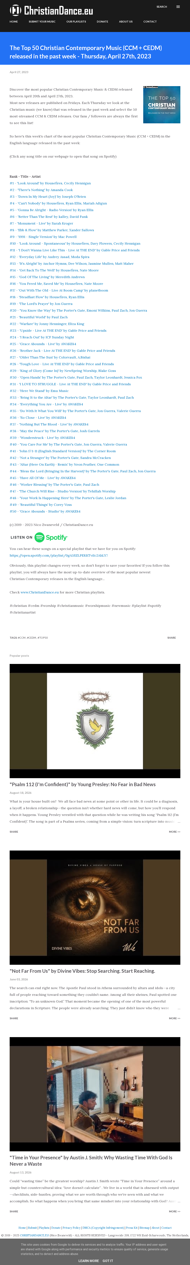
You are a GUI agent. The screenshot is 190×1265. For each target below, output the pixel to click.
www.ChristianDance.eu (40, 592)
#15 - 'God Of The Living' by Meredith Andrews (47, 277)
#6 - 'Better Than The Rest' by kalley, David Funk (49, 216)
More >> (174, 831)
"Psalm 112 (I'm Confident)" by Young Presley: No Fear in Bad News (83, 784)
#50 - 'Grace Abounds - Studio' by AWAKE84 (45, 511)
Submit (32, 1227)
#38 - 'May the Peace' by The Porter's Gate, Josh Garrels (55, 431)
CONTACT (150, 21)
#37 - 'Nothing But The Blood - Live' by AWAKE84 (49, 424)
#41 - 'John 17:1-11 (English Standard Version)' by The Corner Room (63, 451)
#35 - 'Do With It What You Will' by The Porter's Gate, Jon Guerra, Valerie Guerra (75, 411)
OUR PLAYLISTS (76, 21)
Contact (166, 1227)
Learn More (88, 1261)
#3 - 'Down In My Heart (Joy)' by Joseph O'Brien (48, 196)
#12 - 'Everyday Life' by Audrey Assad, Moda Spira (49, 257)
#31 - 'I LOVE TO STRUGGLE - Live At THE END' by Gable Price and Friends (70, 384)
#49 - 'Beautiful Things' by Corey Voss (41, 504)
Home (22, 1227)
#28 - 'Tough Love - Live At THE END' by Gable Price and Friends (62, 364)
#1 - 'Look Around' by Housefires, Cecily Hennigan (50, 183)
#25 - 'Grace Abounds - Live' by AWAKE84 (43, 344)
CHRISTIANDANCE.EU (34, 1235)
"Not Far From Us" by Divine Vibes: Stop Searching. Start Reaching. (82, 971)
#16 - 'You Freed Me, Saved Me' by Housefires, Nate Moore (56, 283)
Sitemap (145, 1227)
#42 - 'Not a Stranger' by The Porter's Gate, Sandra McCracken (60, 458)
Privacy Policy (72, 1227)
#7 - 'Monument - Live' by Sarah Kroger (41, 223)
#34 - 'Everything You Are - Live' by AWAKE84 (46, 404)
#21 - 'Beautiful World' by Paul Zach (39, 317)
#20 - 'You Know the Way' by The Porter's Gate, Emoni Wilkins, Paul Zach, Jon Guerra (78, 310)
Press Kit (131, 1227)
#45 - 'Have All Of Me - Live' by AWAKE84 (43, 478)
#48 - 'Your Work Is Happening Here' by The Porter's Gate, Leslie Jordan (68, 498)
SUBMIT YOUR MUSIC (42, 21)
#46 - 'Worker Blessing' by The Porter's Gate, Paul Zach (54, 484)
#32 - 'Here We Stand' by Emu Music (39, 391)
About (155, 1227)
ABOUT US (125, 21)
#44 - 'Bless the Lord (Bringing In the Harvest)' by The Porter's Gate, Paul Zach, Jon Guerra (83, 471)
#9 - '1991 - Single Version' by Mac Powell (43, 237)
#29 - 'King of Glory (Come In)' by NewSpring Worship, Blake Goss (63, 371)
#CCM (22, 637)
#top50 (43, 637)
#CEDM (32, 637)
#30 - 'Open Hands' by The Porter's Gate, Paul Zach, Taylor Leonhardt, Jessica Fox (76, 377)
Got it (108, 1261)
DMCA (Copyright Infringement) (103, 1227)
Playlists (44, 1227)
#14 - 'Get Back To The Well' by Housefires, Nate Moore (54, 270)
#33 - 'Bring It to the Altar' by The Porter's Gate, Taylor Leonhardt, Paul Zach (72, 397)
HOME (14, 21)
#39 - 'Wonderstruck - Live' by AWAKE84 (42, 437)
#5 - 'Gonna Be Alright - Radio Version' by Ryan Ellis (52, 210)
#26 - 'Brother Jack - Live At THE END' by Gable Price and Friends (62, 350)
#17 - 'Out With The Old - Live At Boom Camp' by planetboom (59, 290)
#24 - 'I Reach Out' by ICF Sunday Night (42, 337)
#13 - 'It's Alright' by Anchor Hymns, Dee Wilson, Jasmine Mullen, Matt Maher (72, 263)
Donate (56, 1227)
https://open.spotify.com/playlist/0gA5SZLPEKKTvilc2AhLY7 (59, 555)
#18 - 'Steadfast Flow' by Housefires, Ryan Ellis (47, 297)
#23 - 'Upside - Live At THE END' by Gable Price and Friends (58, 330)
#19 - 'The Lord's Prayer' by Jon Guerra (41, 304)
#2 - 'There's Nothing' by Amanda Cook (41, 190)
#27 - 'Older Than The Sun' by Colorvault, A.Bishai (50, 357)
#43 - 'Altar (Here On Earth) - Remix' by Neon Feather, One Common (64, 464)
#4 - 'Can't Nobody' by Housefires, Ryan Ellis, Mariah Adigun (58, 203)
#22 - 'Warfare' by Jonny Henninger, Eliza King (47, 324)
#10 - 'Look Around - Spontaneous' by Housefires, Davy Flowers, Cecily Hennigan (75, 243)
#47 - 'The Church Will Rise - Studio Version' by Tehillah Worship (63, 491)
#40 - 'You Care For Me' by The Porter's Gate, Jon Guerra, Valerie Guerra (68, 444)
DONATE (102, 21)
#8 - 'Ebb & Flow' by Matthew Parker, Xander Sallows (52, 230)
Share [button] (171, 637)
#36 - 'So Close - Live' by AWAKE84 (38, 417)
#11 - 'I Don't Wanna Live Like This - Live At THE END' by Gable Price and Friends (75, 250)
